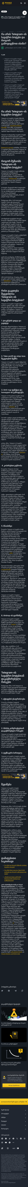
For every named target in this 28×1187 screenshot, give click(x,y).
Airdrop (13, 624)
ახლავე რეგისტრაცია (14, 1085)
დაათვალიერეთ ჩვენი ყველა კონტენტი (12, 1101)
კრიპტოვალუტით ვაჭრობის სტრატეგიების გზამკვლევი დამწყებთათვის (12, 878)
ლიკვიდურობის (6, 569)
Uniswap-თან (13, 178)
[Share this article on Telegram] (15, 991)
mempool (12, 406)
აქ (13, 923)
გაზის (11, 553)
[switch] (17, 1148)
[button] (25, 3)
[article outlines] (24, 13)
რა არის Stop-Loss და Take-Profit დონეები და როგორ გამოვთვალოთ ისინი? (15, 872)
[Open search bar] (20, 3)
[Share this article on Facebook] (9, 991)
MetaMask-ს (7, 281)
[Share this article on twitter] (2, 991)
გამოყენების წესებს (16, 952)
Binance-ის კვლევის (7, 147)
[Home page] (7, 3)
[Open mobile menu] (25, 3)
